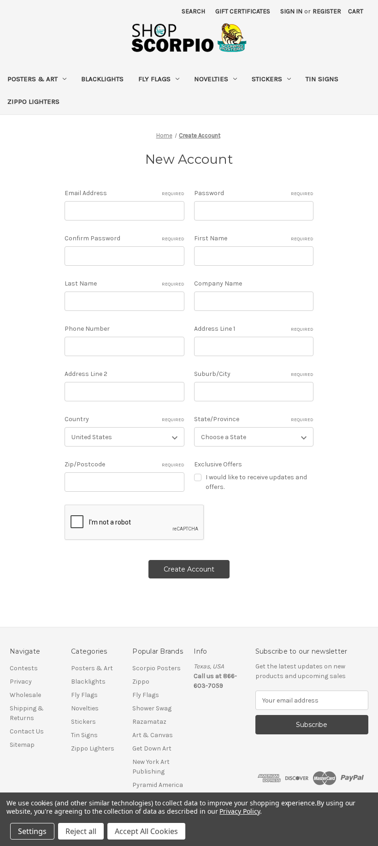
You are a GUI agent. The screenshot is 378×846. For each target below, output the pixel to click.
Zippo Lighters (33, 101)
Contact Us (27, 731)
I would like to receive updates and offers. (256, 482)
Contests (24, 668)
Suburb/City (253, 374)
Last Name (124, 283)
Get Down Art (151, 748)
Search (193, 11)
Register (327, 11)
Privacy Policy (239, 811)
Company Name (218, 283)
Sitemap (22, 745)
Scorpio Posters (156, 668)
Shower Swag (151, 708)
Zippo (140, 681)
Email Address (124, 193)
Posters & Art (32, 79)
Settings (32, 831)
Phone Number (87, 329)
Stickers (267, 79)
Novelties (211, 79)
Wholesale (25, 695)
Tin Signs (322, 79)
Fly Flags (154, 79)
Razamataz (149, 722)
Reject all (80, 831)
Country (124, 419)
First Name (253, 238)
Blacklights (102, 79)
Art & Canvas (152, 735)
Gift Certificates (242, 11)
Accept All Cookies (146, 831)
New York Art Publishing (151, 766)
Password (253, 193)
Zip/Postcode (124, 464)
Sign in (291, 11)
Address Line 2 (86, 374)
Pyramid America (157, 785)
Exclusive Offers (218, 464)
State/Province (253, 419)
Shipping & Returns (27, 713)
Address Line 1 (253, 329)
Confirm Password (124, 238)
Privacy (21, 681)
